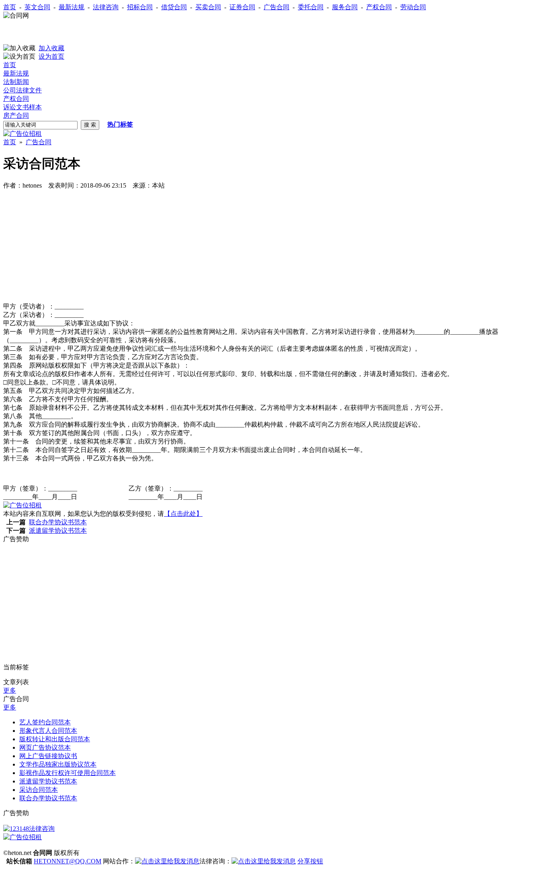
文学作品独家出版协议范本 (57, 764)
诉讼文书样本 (22, 107)
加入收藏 (51, 48)
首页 (9, 7)
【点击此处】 (183, 513)
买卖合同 (208, 7)
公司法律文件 (22, 90)
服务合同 (345, 7)
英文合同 (37, 7)
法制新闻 (16, 81)
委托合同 (311, 7)
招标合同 (140, 7)
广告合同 (276, 7)
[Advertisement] (97, 32)
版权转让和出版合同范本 (54, 739)
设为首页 (51, 56)
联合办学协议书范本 (58, 522)
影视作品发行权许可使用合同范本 (67, 772)
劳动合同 (413, 7)
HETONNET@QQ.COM (67, 861)
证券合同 (242, 7)
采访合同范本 (38, 789)
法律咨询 (106, 7)
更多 (9, 690)
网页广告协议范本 (45, 747)
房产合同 (16, 115)
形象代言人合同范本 (48, 730)
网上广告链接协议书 (48, 755)
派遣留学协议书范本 (58, 530)
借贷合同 (174, 7)
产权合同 (379, 7)
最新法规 (71, 7)
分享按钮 (310, 861)
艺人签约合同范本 (45, 722)
